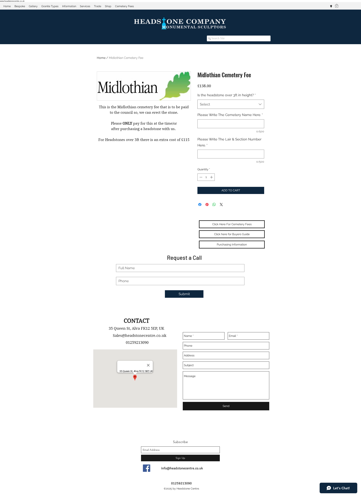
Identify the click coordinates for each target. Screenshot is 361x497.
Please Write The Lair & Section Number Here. (229, 142)
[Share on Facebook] (200, 204)
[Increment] (211, 177)
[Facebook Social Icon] (146, 468)
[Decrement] (200, 177)
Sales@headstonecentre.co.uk (139, 335)
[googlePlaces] (331, 6)
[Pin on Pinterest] (207, 204)
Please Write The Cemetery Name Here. (230, 115)
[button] (336, 6)
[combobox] (230, 104)
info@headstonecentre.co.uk (182, 468)
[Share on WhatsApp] (214, 204)
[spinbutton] (206, 177)
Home (101, 58)
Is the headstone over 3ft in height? (226, 95)
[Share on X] (221, 204)
